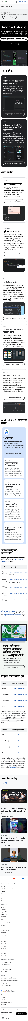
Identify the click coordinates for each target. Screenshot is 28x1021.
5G (2, 919)
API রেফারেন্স (4, 967)
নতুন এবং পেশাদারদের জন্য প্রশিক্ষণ (13, 528)
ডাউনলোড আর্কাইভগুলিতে (8, 611)
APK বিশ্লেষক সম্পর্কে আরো (14, 398)
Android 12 (3, 953)
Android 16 (3, 944)
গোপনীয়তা (3, 916)
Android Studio (6, 6)
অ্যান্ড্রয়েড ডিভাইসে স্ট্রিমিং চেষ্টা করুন (14, 163)
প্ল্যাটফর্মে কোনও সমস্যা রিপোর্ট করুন (9, 978)
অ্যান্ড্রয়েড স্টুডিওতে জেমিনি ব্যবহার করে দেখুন (15, 114)
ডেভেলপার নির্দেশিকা (5, 964)
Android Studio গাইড (6, 962)
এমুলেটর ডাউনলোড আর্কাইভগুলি (12, 615)
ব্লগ (1, 898)
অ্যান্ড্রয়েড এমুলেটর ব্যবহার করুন (14, 364)
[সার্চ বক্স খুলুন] (14, 2)
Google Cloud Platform (6, 1002)
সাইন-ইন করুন (22, 1)
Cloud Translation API (13, 14)
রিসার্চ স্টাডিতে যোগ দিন (6, 985)
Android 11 (3, 956)
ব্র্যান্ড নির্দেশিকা (16, 1010)
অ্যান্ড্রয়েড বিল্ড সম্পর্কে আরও (14, 318)
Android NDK (4, 971)
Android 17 (3, 941)
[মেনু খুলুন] (2, 2)
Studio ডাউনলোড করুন (6, 969)
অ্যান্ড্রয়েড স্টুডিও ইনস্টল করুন (11, 464)
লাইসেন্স (9, 1010)
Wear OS (3, 928)
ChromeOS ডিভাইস (5, 930)
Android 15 (3, 946)
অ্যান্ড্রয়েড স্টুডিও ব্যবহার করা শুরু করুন (15, 453)
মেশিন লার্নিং (3, 909)
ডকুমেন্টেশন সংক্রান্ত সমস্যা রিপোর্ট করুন (9, 980)
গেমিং (2, 907)
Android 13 (3, 951)
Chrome (3, 997)
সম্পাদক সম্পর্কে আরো (14, 254)
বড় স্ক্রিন (3, 925)
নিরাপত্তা (3, 891)
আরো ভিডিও (5, 783)
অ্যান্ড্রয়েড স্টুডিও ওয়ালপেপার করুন (15, 667)
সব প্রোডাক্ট (3, 1004)
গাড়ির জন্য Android (5, 932)
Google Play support (6, 983)
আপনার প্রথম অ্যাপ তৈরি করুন (12, 485)
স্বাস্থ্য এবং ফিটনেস (5, 912)
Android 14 (3, 948)
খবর (2, 896)
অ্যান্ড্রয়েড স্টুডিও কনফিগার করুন (11, 505)
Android (3, 886)
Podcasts (3, 901)
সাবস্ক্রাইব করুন (22, 1013)
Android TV (3, 935)
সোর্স (2, 893)
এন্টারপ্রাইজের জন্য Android (7, 889)
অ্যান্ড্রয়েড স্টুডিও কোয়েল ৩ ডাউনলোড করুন (12, 39)
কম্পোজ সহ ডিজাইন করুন (14, 201)
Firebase (3, 999)
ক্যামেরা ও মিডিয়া (4, 914)
